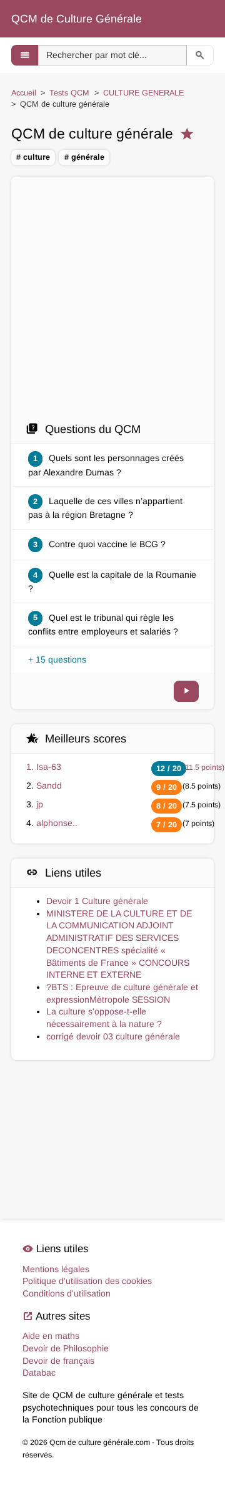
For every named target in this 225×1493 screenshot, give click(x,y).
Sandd (49, 785)
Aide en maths (50, 1336)
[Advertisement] (112, 302)
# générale (84, 157)
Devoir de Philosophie (65, 1348)
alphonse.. (57, 823)
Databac (39, 1373)
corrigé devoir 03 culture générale (113, 1036)
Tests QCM (69, 93)
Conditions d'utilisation (66, 1293)
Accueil (23, 93)
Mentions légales (55, 1269)
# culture (33, 157)
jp (39, 804)
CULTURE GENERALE (143, 93)
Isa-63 (48, 767)
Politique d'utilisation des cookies (87, 1281)
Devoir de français (58, 1361)
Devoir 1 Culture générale (97, 901)
